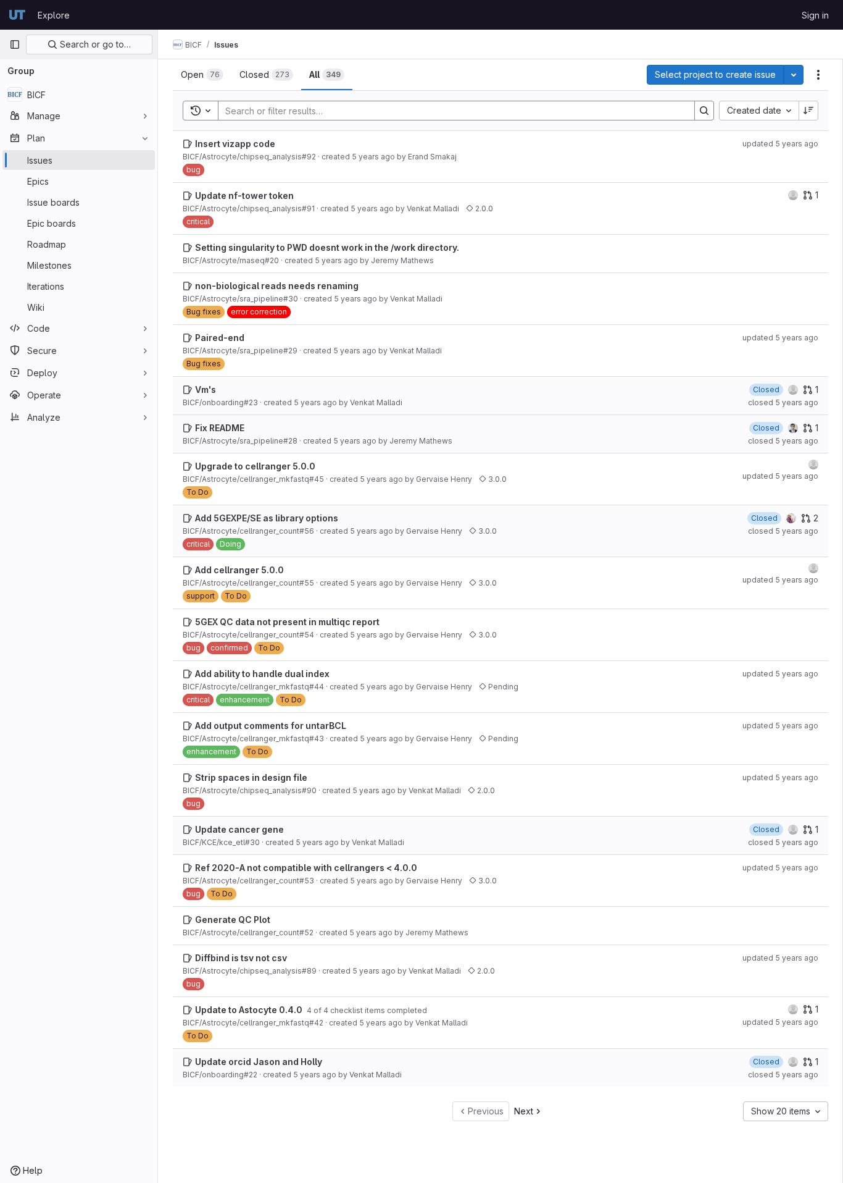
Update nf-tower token (244, 195)
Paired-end (219, 337)
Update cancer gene (239, 829)
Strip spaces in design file (251, 777)
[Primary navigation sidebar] (15, 44)
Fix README (219, 428)
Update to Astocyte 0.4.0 (249, 1009)
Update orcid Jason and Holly (258, 1061)
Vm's (205, 389)
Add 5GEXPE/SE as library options (266, 518)
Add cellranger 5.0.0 (239, 570)
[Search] (704, 110)
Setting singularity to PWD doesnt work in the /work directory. (327, 247)
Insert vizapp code (235, 143)
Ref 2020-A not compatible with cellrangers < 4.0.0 (306, 867)
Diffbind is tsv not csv (241, 958)
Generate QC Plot (232, 919)
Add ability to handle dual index (262, 673)
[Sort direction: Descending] (808, 110)
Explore (54, 15)
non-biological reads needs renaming (277, 285)
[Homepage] (17, 15)
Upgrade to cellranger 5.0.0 (255, 466)
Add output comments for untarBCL (270, 725)
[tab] (202, 74)
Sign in (815, 15)
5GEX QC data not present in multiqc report (287, 622)
